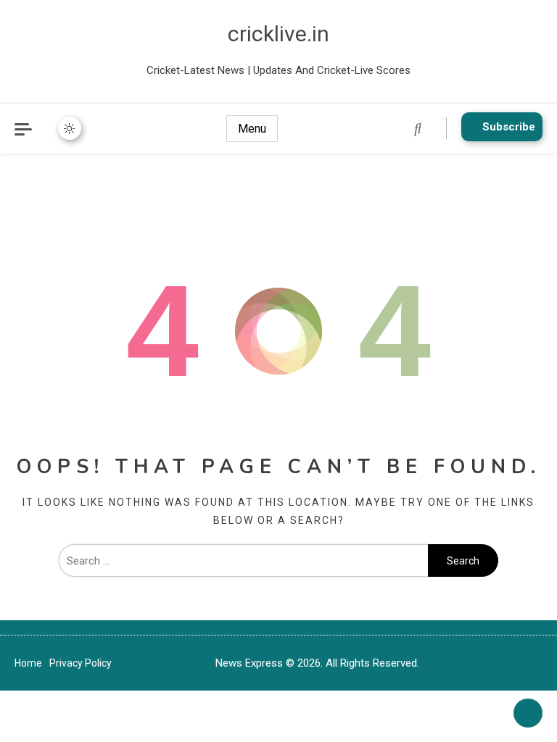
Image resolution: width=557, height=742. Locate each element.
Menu (252, 129)
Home (28, 663)
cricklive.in (278, 33)
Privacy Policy (80, 663)
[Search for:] (243, 560)
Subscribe (508, 126)
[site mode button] (69, 128)
